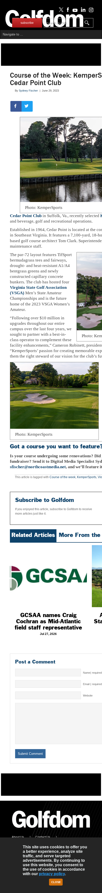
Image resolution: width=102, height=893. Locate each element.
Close (56, 882)
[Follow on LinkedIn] (82, 11)
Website (88, 695)
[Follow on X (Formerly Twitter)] (60, 11)
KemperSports (86, 477)
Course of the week (63, 477)
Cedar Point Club (26, 215)
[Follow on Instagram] (89, 11)
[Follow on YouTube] (74, 11)
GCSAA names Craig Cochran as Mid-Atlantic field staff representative (48, 621)
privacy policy (52, 874)
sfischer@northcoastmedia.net (38, 466)
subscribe (27, 23)
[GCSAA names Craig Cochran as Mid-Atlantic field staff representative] (48, 576)
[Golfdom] (51, 830)
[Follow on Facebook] (67, 11)
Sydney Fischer (28, 90)
